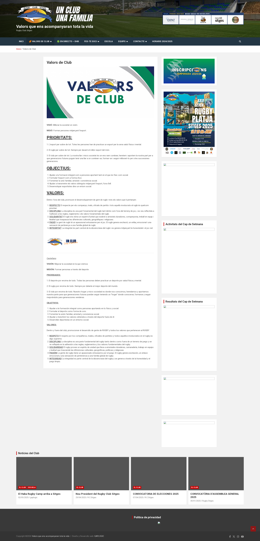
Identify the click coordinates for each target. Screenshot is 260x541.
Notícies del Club (28, 453)
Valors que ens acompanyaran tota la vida (54, 26)
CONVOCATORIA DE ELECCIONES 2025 (156, 493)
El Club (22, 487)
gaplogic (33, 497)
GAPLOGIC (99, 536)
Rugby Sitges (208, 501)
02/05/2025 (23, 497)
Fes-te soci (90, 41)
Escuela (31, 487)
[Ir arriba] (253, 529)
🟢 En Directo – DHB (68, 41)
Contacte (138, 41)
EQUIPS (122, 41)
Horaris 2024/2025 (162, 41)
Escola (109, 41)
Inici (21, 41)
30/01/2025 (195, 501)
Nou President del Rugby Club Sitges (97, 493)
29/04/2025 (81, 497)
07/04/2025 (138, 497)
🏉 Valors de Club (39, 41)
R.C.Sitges (92, 497)
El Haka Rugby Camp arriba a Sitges (39, 493)
